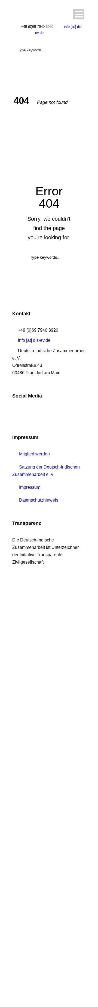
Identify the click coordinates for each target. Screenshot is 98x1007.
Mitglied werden (34, 454)
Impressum (29, 487)
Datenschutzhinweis (38, 500)
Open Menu (78, 14)
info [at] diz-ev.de (34, 340)
